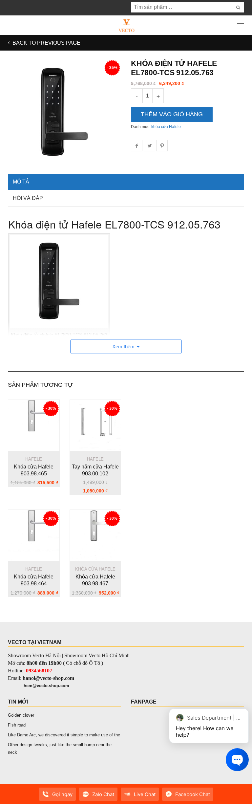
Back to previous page (45, 43)
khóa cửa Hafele (166, 126)
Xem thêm (123, 346)
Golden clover (21, 715)
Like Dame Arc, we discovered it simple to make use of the (64, 734)
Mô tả (21, 182)
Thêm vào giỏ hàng (172, 114)
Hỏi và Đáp (28, 198)
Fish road (17, 725)
